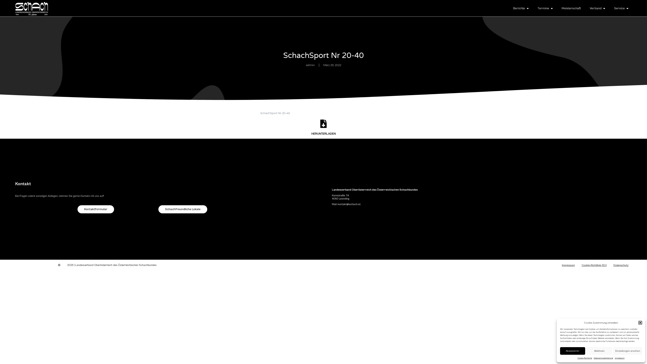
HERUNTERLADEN (323, 133)
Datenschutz (620, 265)
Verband (596, 8)
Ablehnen (599, 351)
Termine (543, 8)
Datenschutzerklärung (603, 358)
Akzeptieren (572, 351)
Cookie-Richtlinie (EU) (594, 265)
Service (619, 8)
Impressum (620, 358)
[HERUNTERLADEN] (323, 123)
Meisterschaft (571, 8)
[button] (640, 322)
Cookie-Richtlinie (585, 358)
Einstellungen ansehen (627, 351)
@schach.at (354, 204)
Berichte (519, 8)
